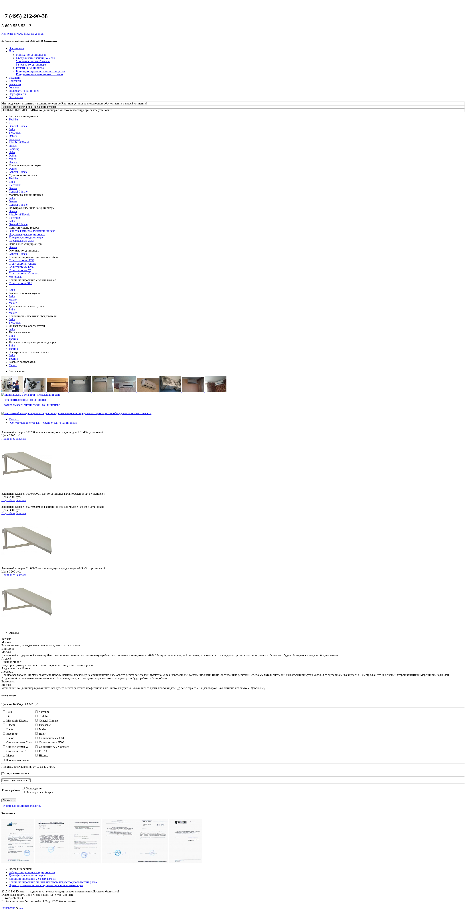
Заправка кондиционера (31, 64)
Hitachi (13, 145)
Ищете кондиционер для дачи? (22, 805)
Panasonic (14, 139)
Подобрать (9, 800)
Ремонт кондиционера (30, 67)
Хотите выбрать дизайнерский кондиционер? (31, 404)
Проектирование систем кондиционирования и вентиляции (46, 885)
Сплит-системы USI (21, 260)
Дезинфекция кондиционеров (27, 875)
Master (13, 299)
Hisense (13, 162)
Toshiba (13, 119)
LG (11, 122)
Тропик (13, 338)
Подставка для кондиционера (27, 234)
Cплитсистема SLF (20, 283)
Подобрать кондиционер (24, 90)
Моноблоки (16, 276)
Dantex (13, 135)
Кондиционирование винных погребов (40, 71)
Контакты (15, 80)
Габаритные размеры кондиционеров (32, 872)
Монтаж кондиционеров (31, 54)
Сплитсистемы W (20, 270)
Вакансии (15, 84)
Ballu (12, 129)
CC (21, 907)
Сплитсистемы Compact (23, 273)
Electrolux (15, 132)
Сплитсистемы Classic (22, 263)
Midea (12, 158)
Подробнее (8, 438)
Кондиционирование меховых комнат (39, 74)
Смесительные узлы (21, 240)
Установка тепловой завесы (33, 61)
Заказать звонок (34, 33)
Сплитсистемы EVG (21, 266)
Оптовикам (16, 97)
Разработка (8, 907)
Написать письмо (12, 33)
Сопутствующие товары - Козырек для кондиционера (43, 422)
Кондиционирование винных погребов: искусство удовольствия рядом (53, 882)
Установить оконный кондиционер (25, 399)
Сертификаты (17, 94)
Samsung (14, 148)
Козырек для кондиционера (26, 237)
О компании (16, 48)
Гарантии (15, 77)
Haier (12, 152)
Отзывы (14, 87)
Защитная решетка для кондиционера (32, 230)
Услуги (13, 51)
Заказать (21, 438)
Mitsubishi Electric (19, 142)
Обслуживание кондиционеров (35, 58)
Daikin (13, 155)
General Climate (18, 126)
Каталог (14, 419)
